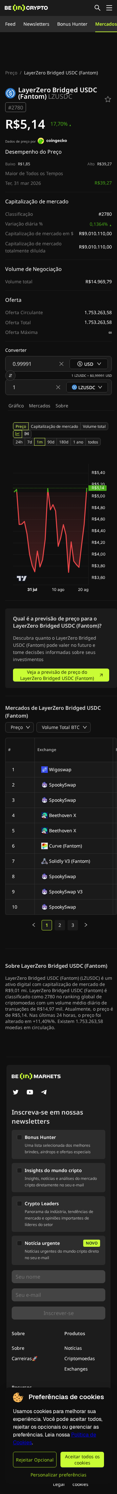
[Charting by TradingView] (22, 578)
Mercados (106, 24)
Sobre (62, 405)
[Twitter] (16, 1092)
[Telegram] (44, 1092)
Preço (11, 73)
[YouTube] (30, 1092)
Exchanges (76, 1369)
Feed (10, 24)
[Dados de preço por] (52, 141)
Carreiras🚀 (24, 1358)
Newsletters (36, 24)
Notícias (73, 1348)
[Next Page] (86, 925)
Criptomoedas (79, 1358)
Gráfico (16, 405)
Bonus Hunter (72, 24)
